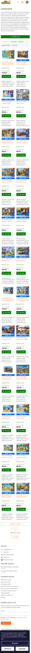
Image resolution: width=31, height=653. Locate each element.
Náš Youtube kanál (8, 560)
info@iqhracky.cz (7, 549)
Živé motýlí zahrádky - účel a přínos (10, 567)
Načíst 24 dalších (15, 524)
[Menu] (27, 2)
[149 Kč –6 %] (22, 291)
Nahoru (16, 537)
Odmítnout (7, 649)
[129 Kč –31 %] (22, 54)
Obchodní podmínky (6, 584)
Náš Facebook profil (8, 555)
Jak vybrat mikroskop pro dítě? (9, 571)
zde (2, 639)
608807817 (6, 552)
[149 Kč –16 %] (22, 330)
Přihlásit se (6, 623)
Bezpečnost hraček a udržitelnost (9, 586)
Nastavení (15, 643)
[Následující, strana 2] (15, 528)
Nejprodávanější (6, 45)
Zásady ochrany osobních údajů (9, 589)
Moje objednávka (5, 593)
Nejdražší (21, 42)
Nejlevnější (14, 42)
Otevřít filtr (16, 36)
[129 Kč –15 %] (8, 251)
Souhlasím (22, 649)
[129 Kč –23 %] (8, 94)
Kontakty (3, 597)
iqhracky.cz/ (6, 557)
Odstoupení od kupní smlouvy (8, 591)
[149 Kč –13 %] (22, 212)
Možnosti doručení (5, 582)
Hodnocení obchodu (6, 580)
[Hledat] (18, 2)
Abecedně (14, 45)
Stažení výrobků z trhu (6, 595)
